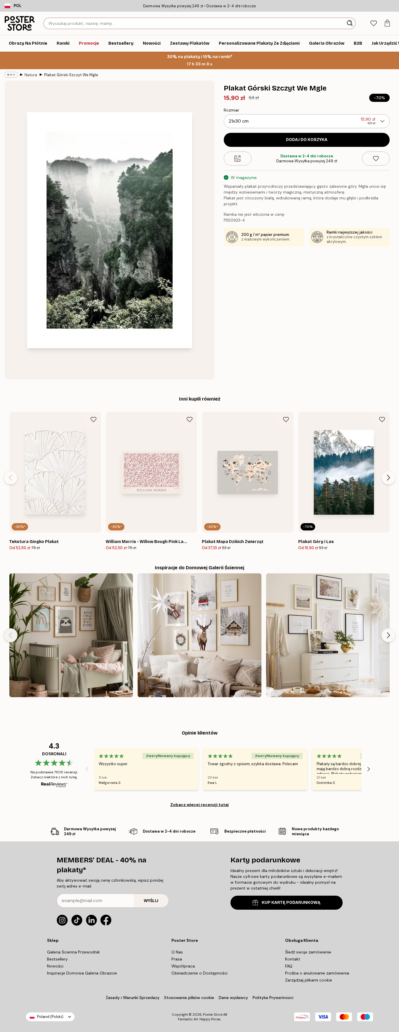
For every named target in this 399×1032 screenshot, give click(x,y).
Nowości (55, 966)
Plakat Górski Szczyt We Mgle (71, 74)
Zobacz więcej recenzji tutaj (199, 804)
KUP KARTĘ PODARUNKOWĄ (291, 902)
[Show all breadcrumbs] (11, 75)
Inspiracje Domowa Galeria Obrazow (82, 973)
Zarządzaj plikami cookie (308, 980)
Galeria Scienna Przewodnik (73, 952)
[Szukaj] (350, 23)
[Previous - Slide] (11, 478)
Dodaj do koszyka (306, 139)
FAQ (288, 966)
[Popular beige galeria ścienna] (328, 635)
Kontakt (292, 959)
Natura (31, 74)
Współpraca (183, 966)
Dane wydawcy (233, 997)
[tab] (373, 23)
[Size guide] (237, 159)
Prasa (176, 959)
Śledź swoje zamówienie (308, 952)
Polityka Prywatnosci (273, 997)
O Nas (177, 952)
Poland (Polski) (50, 1016)
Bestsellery (57, 959)
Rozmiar (231, 110)
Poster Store (212, 1014)
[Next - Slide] (388, 478)
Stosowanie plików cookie (189, 997)
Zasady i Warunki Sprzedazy (132, 997)
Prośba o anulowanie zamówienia (317, 973)
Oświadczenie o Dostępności (199, 973)
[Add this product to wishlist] (376, 159)
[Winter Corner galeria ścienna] (199, 635)
